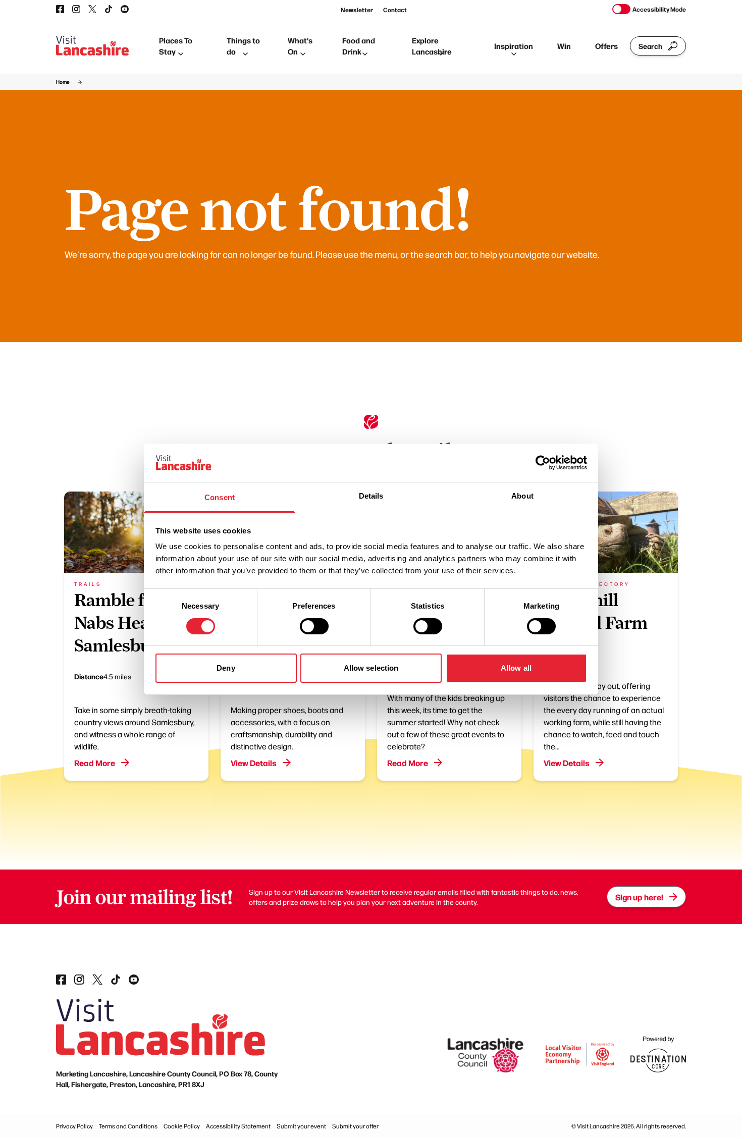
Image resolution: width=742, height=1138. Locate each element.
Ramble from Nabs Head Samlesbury (125, 623)
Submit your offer (355, 1126)
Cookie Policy (182, 1126)
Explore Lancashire (432, 46)
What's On (300, 46)
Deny (226, 668)
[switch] (314, 626)
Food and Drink (358, 46)
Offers (606, 45)
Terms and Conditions (128, 1126)
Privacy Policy (74, 1126)
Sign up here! (639, 896)
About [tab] (522, 496)
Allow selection (371, 668)
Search (650, 46)
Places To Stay (175, 46)
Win (564, 45)
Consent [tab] (219, 497)
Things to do (243, 46)
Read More (94, 762)
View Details (254, 762)
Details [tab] (371, 496)
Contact (395, 10)
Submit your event (301, 1126)
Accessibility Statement (238, 1126)
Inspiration (513, 45)
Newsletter (357, 10)
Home (63, 81)
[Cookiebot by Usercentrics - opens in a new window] (543, 462)
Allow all (516, 668)
